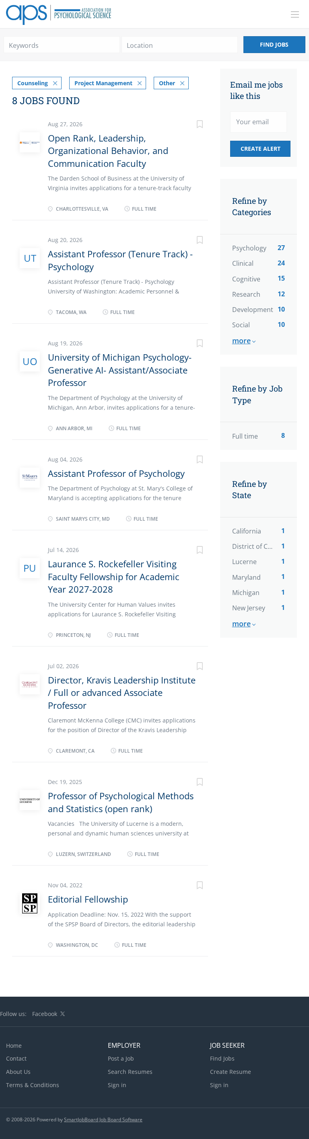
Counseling (32, 83)
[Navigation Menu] (295, 14)
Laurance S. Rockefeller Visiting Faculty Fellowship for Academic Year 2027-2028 (113, 576)
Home (14, 1045)
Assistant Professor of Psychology (116, 473)
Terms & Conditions (32, 1085)
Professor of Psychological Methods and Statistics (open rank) (121, 802)
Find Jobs (274, 44)
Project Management (103, 83)
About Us (18, 1071)
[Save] (192, 125)
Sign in (117, 1085)
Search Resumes (130, 1071)
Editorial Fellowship (88, 899)
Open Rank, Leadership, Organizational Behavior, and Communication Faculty (108, 150)
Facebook (44, 1014)
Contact (16, 1058)
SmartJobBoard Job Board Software (103, 1119)
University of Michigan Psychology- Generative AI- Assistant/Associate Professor (120, 369)
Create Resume (230, 1071)
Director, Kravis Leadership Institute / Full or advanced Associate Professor (122, 692)
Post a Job (121, 1058)
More (241, 340)
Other (167, 83)
